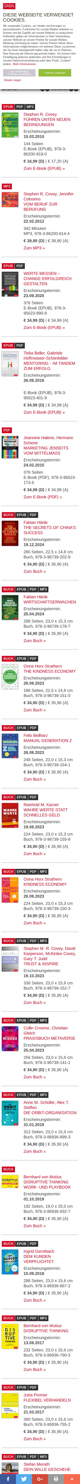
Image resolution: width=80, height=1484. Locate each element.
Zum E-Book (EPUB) (42, 168)
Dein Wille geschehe (47, 1469)
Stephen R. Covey (40, 114)
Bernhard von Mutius (43, 1177)
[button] (8, 1479)
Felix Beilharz (36, 735)
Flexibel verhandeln (47, 1400)
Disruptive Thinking (46, 1331)
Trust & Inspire (41, 964)
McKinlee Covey (60, 953)
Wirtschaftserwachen (50, 602)
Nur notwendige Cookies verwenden (19, 73)
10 (3, 89)
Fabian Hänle (36, 522)
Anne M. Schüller (39, 1102)
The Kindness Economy (50, 671)
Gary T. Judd (35, 958)
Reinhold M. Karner (41, 804)
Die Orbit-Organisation (50, 1112)
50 (15, 89)
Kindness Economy (45, 884)
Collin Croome (36, 1028)
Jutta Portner (35, 1395)
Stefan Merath (37, 1464)
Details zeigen (12, 80)
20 (9, 89)
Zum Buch (33, 571)
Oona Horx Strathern (43, 666)
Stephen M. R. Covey (43, 948)
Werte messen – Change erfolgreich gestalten (47, 278)
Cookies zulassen (54, 72)
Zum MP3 (32, 248)
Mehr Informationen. (25, 64)
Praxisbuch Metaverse (49, 1038)
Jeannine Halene (39, 437)
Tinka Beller (34, 353)
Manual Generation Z (48, 740)
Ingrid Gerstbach (39, 1251)
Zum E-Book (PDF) (41, 497)
